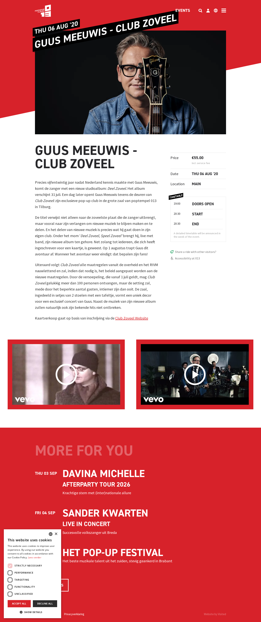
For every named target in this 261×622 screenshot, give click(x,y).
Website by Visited (215, 614)
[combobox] (51, 534)
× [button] (55, 534)
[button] (32, 612)
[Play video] (66, 374)
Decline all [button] (45, 603)
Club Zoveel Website (131, 318)
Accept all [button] (19, 603)
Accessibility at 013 (187, 258)
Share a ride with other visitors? (195, 252)
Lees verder (34, 557)
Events (182, 10)
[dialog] (32, 573)
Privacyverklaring (74, 614)
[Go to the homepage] (48, 11)
